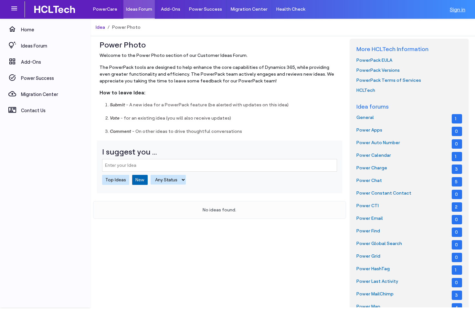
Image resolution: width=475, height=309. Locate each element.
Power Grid (407, 256)
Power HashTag (406, 269)
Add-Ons (170, 9)
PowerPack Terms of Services (388, 80)
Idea (100, 27)
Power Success (205, 9)
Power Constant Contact (407, 193)
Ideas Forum (139, 9)
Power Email (407, 218)
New (139, 180)
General (406, 118)
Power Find (407, 231)
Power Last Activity (407, 281)
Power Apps (407, 130)
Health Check (290, 9)
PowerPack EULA (374, 60)
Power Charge (407, 168)
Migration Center (249, 9)
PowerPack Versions (378, 70)
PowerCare (105, 9)
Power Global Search (407, 244)
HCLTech (365, 90)
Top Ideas (115, 180)
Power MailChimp (407, 294)
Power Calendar (406, 155)
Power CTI (407, 206)
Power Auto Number (407, 143)
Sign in (457, 9)
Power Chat (407, 181)
